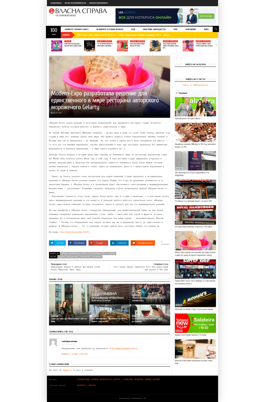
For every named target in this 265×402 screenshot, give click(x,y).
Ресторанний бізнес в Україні (102, 253)
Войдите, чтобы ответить (75, 354)
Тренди (68, 41)
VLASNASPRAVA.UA (56, 3)
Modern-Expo (72, 257)
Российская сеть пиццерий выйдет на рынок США (193, 201)
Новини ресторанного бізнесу (74, 253)
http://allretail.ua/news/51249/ (74, 232)
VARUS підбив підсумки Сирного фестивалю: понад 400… (170, 46)
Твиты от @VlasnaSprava (195, 85)
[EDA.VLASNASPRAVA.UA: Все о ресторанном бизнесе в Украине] (78, 12)
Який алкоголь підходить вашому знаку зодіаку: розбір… (73, 45)
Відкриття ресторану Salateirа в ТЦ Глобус (190, 335)
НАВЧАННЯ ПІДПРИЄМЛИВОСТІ (98, 3)
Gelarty (62, 257)
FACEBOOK (81, 385)
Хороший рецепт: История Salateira (187, 118)
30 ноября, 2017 (69, 344)
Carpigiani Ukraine (69, 341)
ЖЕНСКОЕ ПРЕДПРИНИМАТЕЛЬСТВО (75, 3)
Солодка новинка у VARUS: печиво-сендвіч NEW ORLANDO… (204, 45)
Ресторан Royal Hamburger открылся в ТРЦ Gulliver (193, 226)
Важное (66, 35)
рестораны (97, 257)
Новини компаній (104, 41)
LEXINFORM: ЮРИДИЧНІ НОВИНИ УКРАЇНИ (141, 379)
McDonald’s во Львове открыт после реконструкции (194, 309)
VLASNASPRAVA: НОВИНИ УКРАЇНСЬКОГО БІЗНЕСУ (98, 379)
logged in (67, 370)
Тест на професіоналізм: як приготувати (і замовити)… (104, 45)
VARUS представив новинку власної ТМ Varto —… (137, 45)
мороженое (85, 257)
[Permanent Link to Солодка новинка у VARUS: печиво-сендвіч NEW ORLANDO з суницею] (188, 45)
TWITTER (92, 385)
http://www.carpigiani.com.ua (123, 348)
